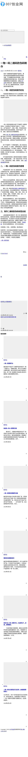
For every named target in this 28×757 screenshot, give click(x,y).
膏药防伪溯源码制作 (9, 558)
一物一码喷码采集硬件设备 (11, 493)
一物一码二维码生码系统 (12, 134)
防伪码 (7, 240)
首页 (7, 45)
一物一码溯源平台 (8, 363)
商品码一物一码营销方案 (10, 428)
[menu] (1, 1)
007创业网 (12, 729)
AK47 (2, 70)
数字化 (20, 70)
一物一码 (3, 240)
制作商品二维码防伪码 (18, 188)
